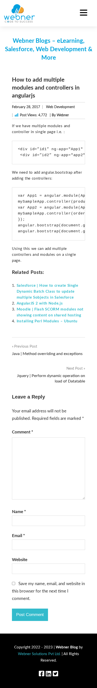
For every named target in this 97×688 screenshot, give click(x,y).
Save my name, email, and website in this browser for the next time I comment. (48, 591)
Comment (22, 432)
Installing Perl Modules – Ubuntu (47, 321)
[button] (83, 13)
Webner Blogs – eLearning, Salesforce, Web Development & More (48, 49)
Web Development (60, 107)
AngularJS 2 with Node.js (40, 303)
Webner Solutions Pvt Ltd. (39, 654)
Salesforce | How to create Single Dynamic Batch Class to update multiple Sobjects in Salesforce (47, 291)
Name (19, 512)
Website (19, 560)
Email (18, 536)
